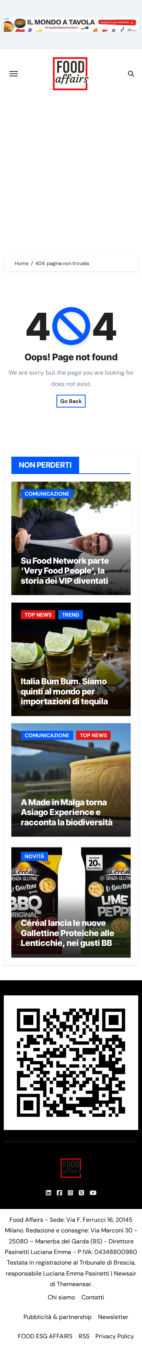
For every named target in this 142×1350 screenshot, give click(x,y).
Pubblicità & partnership (57, 1317)
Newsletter (113, 1317)
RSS (84, 1336)
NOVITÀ (34, 856)
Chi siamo (61, 1297)
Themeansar (74, 1284)
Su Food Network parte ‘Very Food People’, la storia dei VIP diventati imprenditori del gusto (65, 575)
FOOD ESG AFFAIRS (45, 1336)
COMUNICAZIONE (47, 493)
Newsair (125, 1273)
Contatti (92, 1297)
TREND (70, 614)
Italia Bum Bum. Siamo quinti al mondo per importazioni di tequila (64, 691)
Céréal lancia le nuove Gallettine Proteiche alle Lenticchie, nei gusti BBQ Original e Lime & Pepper (70, 938)
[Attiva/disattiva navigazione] (14, 73)
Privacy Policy (114, 1336)
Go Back (71, 401)
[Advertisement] (71, 173)
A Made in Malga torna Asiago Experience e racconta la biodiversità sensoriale (66, 817)
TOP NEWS (38, 614)
